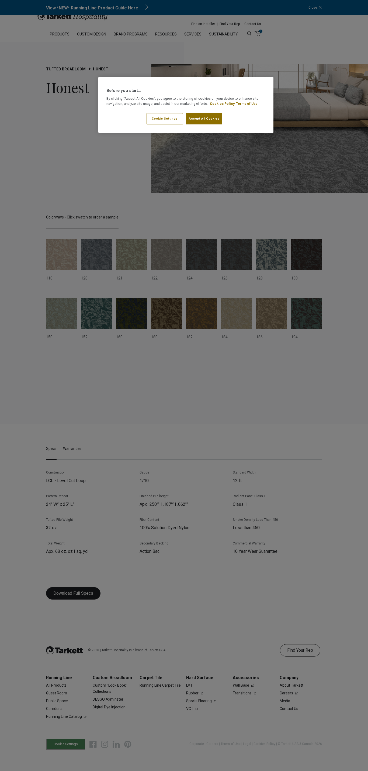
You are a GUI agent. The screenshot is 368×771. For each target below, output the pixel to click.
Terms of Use (247, 104)
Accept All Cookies (204, 118)
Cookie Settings (165, 118)
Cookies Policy (222, 104)
